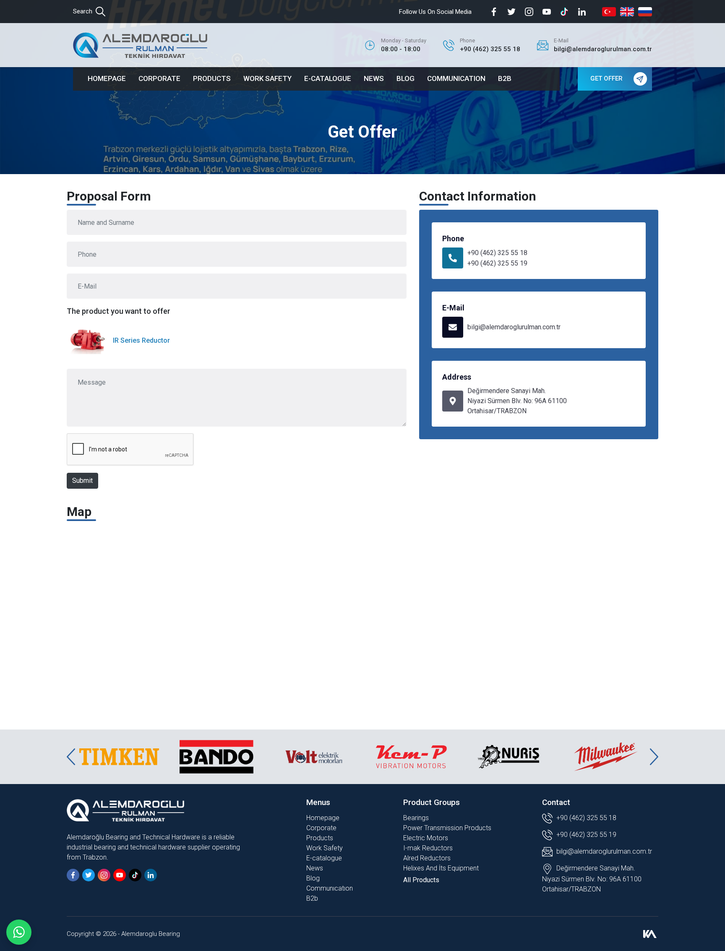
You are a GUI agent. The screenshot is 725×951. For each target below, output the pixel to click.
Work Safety (324, 848)
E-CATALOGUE (327, 78)
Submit (82, 481)
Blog (313, 878)
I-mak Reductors (428, 848)
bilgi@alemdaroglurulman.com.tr (514, 327)
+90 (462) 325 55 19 (497, 263)
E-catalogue (324, 858)
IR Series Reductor (141, 340)
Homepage (322, 818)
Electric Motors (425, 838)
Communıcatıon (329, 888)
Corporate (321, 828)
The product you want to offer (118, 311)
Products (319, 838)
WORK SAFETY (267, 78)
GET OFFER (606, 78)
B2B (504, 78)
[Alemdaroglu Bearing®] (140, 45)
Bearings (416, 818)
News (314, 868)
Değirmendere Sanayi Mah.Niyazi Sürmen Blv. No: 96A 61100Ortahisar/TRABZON (517, 401)
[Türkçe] (609, 11)
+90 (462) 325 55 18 (497, 253)
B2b (312, 898)
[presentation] (71, 756)
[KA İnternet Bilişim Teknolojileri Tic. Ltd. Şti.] (650, 934)
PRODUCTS (212, 78)
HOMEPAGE (107, 78)
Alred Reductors (427, 858)
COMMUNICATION (456, 78)
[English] (627, 11)
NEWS (374, 78)
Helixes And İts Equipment (441, 868)
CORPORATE (159, 78)
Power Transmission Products (447, 828)
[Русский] (645, 11)
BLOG (405, 78)
